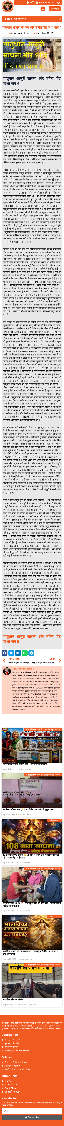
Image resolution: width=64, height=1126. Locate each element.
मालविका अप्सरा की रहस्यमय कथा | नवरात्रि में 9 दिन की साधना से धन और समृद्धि (30, 953)
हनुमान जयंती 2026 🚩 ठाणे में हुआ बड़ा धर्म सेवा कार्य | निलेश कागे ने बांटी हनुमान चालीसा (32, 904)
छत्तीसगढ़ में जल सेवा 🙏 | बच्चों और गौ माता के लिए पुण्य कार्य (28, 809)
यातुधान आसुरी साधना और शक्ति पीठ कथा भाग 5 (32, 639)
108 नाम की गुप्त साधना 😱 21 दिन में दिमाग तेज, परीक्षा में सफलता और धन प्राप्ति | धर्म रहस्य (31, 856)
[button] (43, 9)
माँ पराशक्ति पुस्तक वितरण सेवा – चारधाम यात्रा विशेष (25, 764)
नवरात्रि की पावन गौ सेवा (13, 999)
